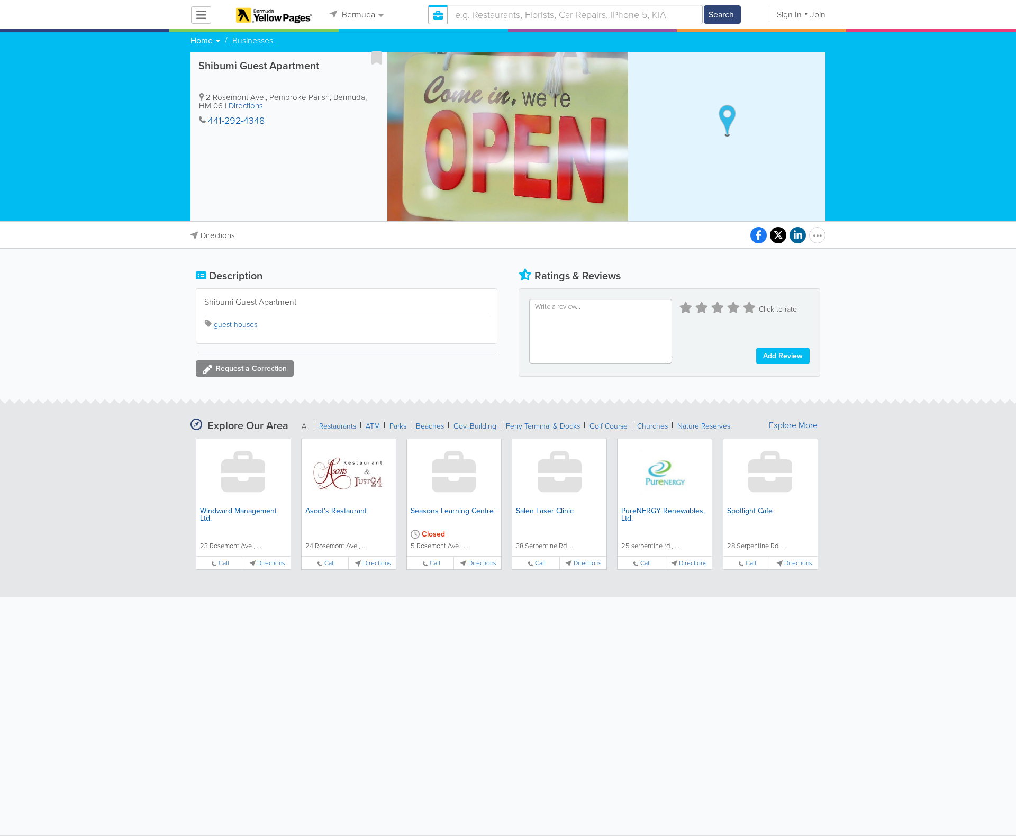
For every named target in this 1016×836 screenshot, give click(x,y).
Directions (246, 106)
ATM (373, 426)
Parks (397, 426)
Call (224, 563)
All (306, 426)
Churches (652, 426)
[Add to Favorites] (376, 58)
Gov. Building (474, 426)
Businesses (252, 41)
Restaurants (337, 426)
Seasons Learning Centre (452, 510)
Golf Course (608, 426)
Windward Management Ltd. (238, 514)
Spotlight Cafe (750, 510)
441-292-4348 (236, 121)
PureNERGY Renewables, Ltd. (663, 514)
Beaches (430, 426)
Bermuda (357, 14)
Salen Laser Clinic (545, 510)
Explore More (793, 425)
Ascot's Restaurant (336, 510)
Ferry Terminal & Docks (543, 426)
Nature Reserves (703, 426)
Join (818, 14)
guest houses (235, 324)
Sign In (789, 14)
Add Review (783, 355)
